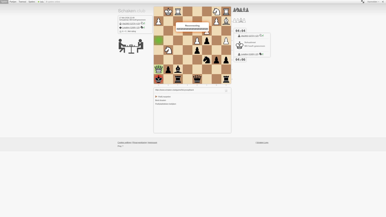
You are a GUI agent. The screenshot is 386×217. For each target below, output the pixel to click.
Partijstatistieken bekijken (165, 104)
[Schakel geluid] (383, 2)
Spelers (31, 2)
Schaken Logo (262, 143)
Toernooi (22, 2)
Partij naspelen (163, 97)
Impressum (152, 143)
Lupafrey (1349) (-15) (131, 28)
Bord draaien (160, 100)
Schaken (128, 10)
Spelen (4, 2)
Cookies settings (124, 143)
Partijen (13, 2)
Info (42, 2)
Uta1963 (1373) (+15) (131, 24)
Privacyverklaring (140, 143)
